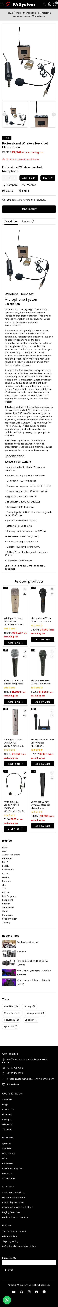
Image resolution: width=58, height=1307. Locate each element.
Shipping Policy (10, 1241)
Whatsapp (7, 1124)
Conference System (28, 942)
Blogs (5, 1104)
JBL (4, 884)
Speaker (6, 1143)
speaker (31, 1019)
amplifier (11, 1006)
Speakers (21, 951)
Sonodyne (7, 915)
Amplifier (7, 1148)
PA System (13, 1084)
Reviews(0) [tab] (29, 221)
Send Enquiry (29, 209)
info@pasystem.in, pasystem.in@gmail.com (30, 1078)
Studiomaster (9, 918)
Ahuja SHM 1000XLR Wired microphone (41, 620)
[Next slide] (54, 114)
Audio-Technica (11, 854)
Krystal (5, 892)
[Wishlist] (25, 589)
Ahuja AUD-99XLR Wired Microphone (41, 682)
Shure (5, 911)
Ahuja (5, 847)
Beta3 (5, 862)
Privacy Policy (9, 1236)
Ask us (10, 191)
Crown (5, 873)
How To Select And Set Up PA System (32, 962)
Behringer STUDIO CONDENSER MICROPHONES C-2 (14, 742)
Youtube (6, 1129)
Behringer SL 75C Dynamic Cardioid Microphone (40, 805)
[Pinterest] (36, 1292)
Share (25, 190)
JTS (4, 888)
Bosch (5, 865)
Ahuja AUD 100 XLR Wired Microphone (13, 682)
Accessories (8, 1178)
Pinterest (7, 1114)
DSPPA (5, 877)
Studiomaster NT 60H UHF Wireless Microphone (42, 742)
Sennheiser (8, 907)
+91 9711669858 (15, 1073)
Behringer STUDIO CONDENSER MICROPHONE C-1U (13, 621)
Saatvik (6, 903)
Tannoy (6, 922)
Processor (7, 1173)
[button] (15, 114)
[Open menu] (1, 4)
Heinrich (6, 881)
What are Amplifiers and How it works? (33, 982)
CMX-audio (8, 869)
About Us (7, 1099)
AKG (4, 850)
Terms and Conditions (14, 1231)
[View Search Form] (44, 4)
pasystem (11, 1019)
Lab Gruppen (9, 896)
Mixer (5, 1158)
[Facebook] (44, 1292)
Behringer (7, 858)
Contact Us (8, 1109)
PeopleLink (7, 899)
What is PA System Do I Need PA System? (34, 972)
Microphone (8, 1153)
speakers (10, 1026)
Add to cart (29, 177)
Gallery (29, 1006)
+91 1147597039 (15, 1067)
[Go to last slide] (4, 114)
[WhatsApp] (21, 1292)
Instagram (7, 1119)
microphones (35, 1013)
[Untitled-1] (29, 61)
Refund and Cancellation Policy (19, 1246)
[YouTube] (14, 1292)
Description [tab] (11, 221)
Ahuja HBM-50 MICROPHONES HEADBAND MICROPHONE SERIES (14, 806)
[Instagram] (29, 1292)
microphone (12, 1013)
